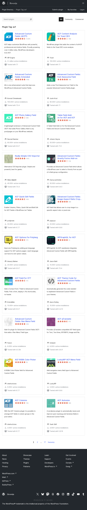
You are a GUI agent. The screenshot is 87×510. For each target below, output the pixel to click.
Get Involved (71, 455)
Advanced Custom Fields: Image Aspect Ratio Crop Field (69, 198)
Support (48, 459)
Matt (5, 477)
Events (68, 459)
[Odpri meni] (83, 3)
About (4, 455)
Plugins (26, 463)
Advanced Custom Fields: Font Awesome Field (69, 75)
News (4, 459)
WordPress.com (9, 473)
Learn (47, 455)
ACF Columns (21, 400)
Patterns (26, 466)
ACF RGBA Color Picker (25, 360)
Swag (69, 466)
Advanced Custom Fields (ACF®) (23, 35)
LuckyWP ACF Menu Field (68, 360)
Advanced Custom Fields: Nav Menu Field (25, 320)
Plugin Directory (7, 10)
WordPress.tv (51, 466)
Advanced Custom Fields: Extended (23, 75)
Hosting (5, 463)
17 (45, 442)
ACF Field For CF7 (23, 278)
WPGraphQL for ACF (66, 237)
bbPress (6, 481)
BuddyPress (8, 485)
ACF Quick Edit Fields (24, 197)
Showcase (27, 455)
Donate (70, 463)
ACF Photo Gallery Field (25, 115)
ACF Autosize (63, 400)
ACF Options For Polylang (26, 237)
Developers (49, 463)
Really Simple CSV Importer (27, 156)
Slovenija (10, 494)
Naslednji (51, 442)
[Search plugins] (31, 19)
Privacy (5, 466)
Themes (26, 459)
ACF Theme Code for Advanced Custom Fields (68, 279)
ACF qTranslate (64, 319)
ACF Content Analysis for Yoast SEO (67, 35)
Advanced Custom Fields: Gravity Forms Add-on (69, 157)
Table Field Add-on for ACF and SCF (66, 116)
